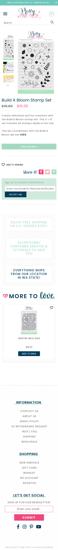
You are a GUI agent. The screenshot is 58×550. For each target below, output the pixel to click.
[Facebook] (18, 526)
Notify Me (15, 194)
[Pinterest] (31, 526)
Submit (29, 517)
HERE (23, 134)
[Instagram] (25, 526)
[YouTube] (38, 526)
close (56, 2)
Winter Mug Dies (29, 338)
